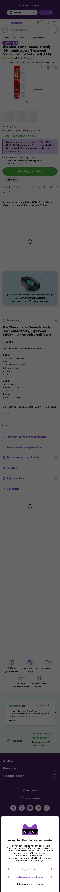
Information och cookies (30, 884)
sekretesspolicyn (34, 860)
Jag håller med (30, 869)
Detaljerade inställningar (30, 877)
